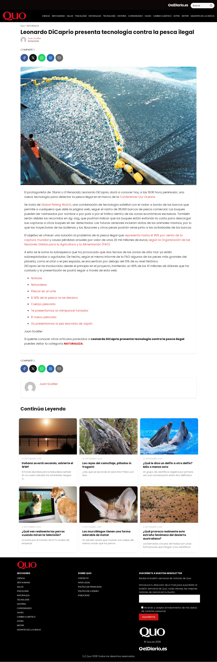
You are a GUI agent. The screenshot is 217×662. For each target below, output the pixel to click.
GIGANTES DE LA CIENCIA (202, 16)
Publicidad (84, 595)
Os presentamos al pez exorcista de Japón (61, 324)
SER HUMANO (58, 16)
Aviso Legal (84, 582)
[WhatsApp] (42, 58)
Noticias (36, 278)
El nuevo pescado (43, 317)
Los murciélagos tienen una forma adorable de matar (106, 533)
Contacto (83, 578)
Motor (185, 16)
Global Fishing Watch (56, 205)
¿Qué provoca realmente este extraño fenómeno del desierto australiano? (164, 535)
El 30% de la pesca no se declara (54, 298)
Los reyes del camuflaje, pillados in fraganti (106, 465)
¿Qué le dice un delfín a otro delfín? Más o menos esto (168, 465)
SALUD (70, 16)
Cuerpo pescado (43, 304)
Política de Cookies (88, 591)
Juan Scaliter (34, 38)
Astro (176, 16)
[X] (33, 58)
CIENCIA (46, 16)
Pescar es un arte (43, 291)
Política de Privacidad (90, 587)
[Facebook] (24, 58)
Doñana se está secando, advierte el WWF (47, 465)
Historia (121, 16)
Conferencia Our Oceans (137, 197)
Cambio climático (162, 16)
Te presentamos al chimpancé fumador (59, 311)
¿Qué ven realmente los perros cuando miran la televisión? (43, 533)
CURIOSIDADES (135, 16)
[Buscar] (211, 5)
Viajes (148, 16)
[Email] (59, 58)
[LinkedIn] (50, 58)
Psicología (81, 16)
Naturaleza (39, 285)
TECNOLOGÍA (109, 16)
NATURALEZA (95, 16)
